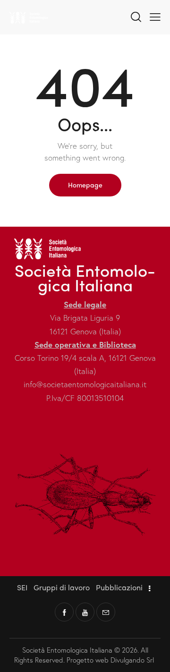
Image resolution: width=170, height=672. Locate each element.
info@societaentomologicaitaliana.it (85, 384)
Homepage (85, 184)
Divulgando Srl (133, 659)
